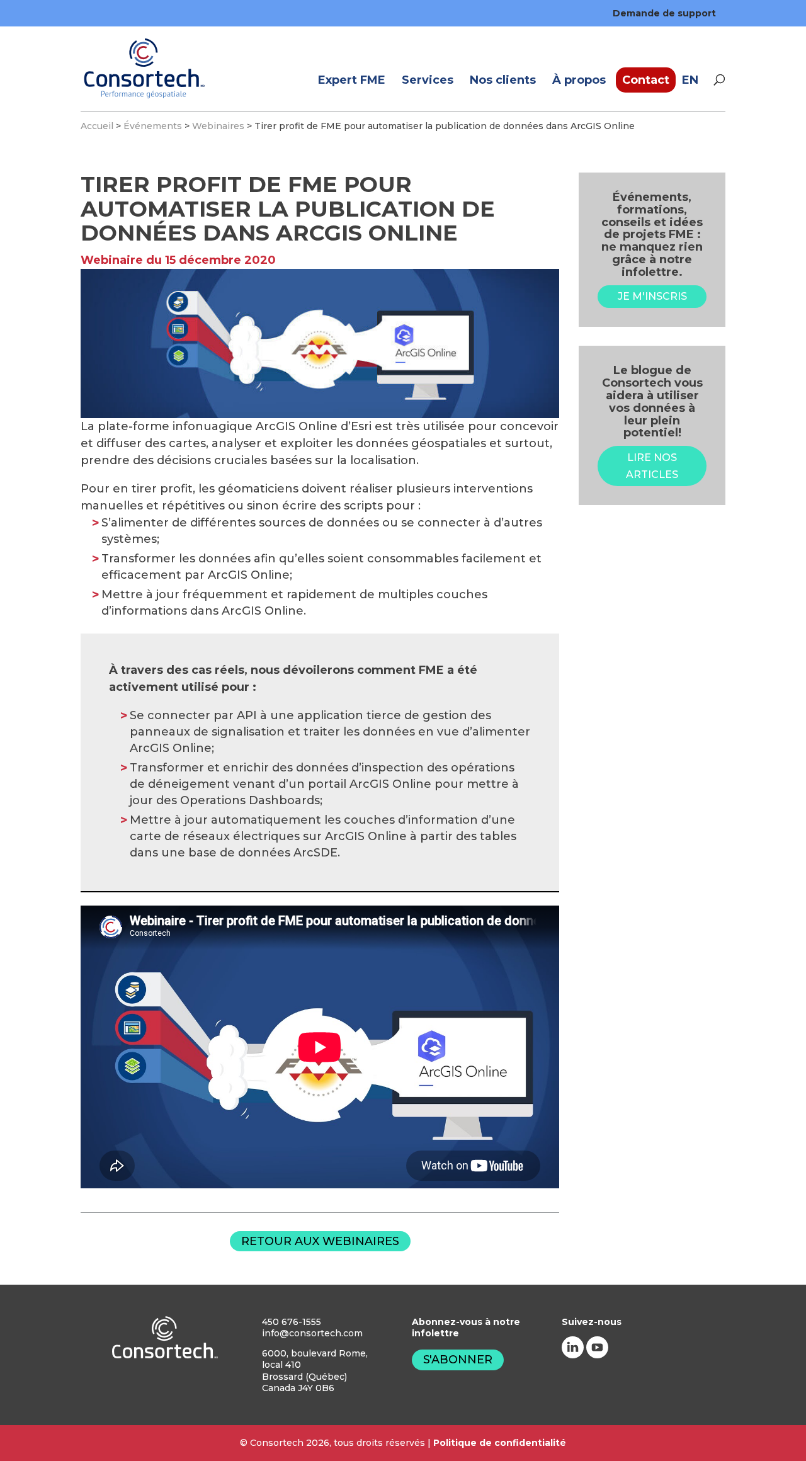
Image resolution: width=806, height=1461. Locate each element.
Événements (152, 126)
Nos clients (503, 80)
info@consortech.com (312, 1333)
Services (427, 80)
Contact (645, 80)
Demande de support (664, 13)
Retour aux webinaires (320, 1241)
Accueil (97, 126)
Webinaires (218, 126)
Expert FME (351, 80)
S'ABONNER (457, 1360)
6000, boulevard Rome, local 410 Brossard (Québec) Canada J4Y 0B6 (315, 1371)
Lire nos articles (652, 466)
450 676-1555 (291, 1321)
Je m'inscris (652, 296)
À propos (579, 80)
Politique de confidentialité (499, 1442)
